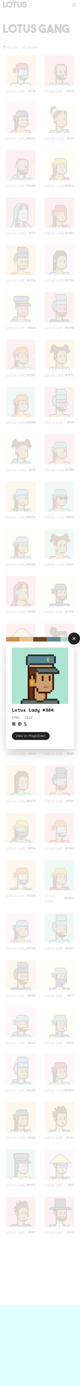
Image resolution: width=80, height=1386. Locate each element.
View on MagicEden (31, 736)
